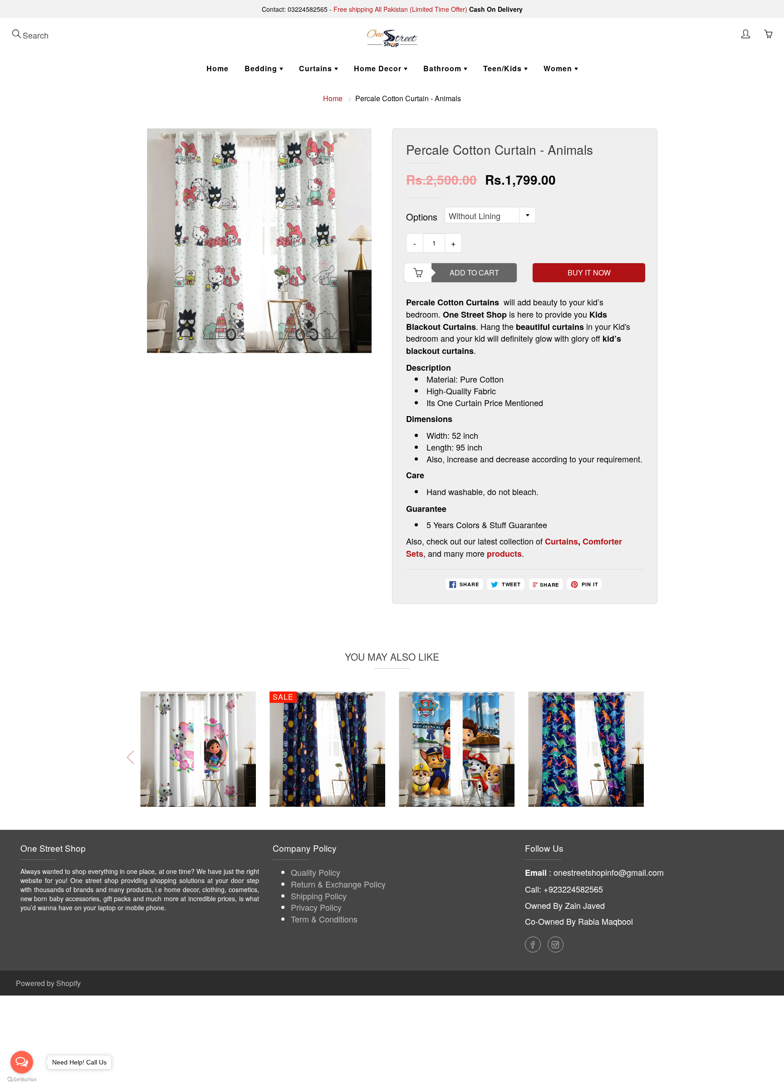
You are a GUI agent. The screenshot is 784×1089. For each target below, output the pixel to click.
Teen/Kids (503, 68)
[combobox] (490, 215)
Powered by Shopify (48, 983)
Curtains (316, 68)
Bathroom (443, 68)
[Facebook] (533, 944)
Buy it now (589, 272)
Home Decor (379, 68)
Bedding (262, 68)
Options (421, 217)
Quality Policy (315, 872)
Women (559, 68)
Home (217, 68)
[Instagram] (556, 944)
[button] (651, 757)
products (504, 553)
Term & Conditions (324, 919)
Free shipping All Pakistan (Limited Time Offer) (400, 9)
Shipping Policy (319, 896)
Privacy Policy (316, 907)
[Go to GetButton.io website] (21, 1080)
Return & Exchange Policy (338, 884)
